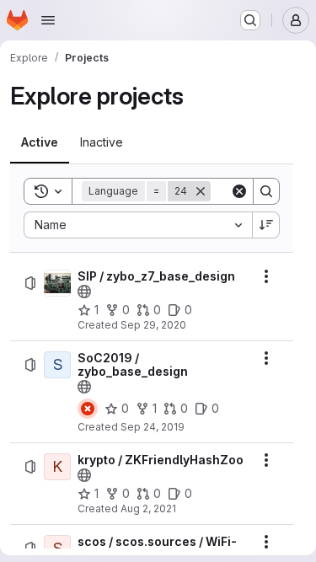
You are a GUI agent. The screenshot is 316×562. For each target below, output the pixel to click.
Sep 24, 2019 (153, 426)
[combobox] (138, 224)
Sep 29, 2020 (153, 324)
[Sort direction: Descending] (266, 224)
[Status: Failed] (88, 409)
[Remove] (200, 191)
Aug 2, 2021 (148, 508)
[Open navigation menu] (48, 20)
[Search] (266, 191)
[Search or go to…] (250, 20)
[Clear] (239, 191)
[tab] (39, 142)
